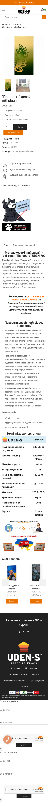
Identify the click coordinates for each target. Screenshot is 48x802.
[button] (5, 56)
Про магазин (31, 668)
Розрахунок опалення (14, 680)
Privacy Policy (41, 695)
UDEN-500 (12, 591)
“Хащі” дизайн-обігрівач (36, 587)
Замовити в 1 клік (13, 132)
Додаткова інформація (24, 245)
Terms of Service (9, 697)
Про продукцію (37, 680)
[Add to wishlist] (18, 567)
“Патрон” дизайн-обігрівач (12, 587)
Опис (6, 245)
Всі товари (16, 668)
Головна (6, 24)
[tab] (6, 245)
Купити (21, 127)
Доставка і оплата (18, 674)
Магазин (17, 24)
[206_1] (23, 85)
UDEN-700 (13, 143)
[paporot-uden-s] (8, 85)
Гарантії (35, 674)
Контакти (24, 686)
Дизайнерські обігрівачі (14, 27)
